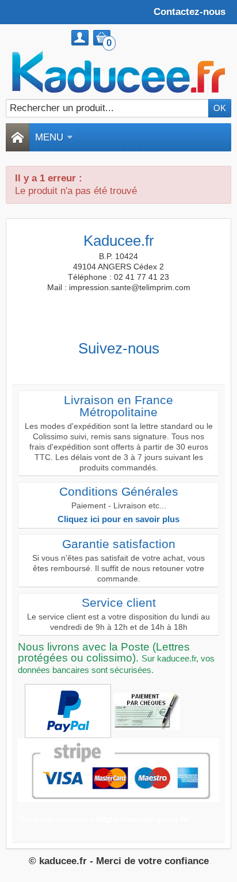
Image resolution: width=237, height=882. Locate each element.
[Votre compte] (80, 38)
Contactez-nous (189, 11)
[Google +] (129, 367)
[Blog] (151, 367)
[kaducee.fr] (118, 72)
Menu (49, 137)
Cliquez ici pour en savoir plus (118, 519)
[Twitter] (108, 367)
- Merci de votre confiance (149, 861)
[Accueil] (17, 137)
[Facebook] (87, 367)
